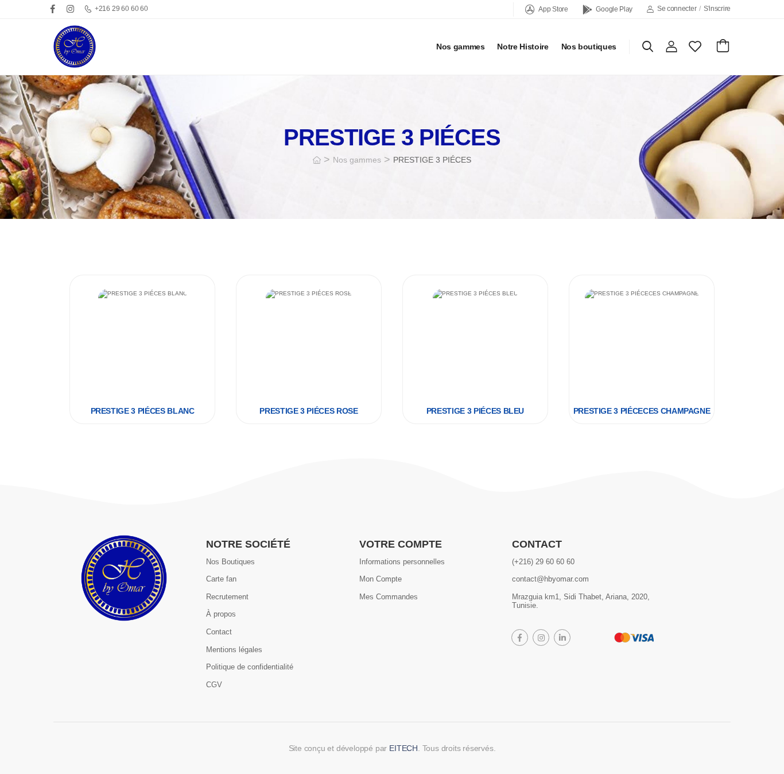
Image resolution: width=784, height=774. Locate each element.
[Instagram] (70, 9)
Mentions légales (234, 649)
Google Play (614, 9)
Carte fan (221, 579)
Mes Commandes (388, 596)
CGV (214, 684)
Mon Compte (380, 579)
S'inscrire (717, 9)
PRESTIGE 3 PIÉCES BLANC (143, 410)
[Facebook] (53, 9)
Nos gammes (460, 46)
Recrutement (227, 596)
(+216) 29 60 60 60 (543, 561)
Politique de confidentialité (249, 667)
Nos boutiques (588, 46)
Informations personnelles (402, 561)
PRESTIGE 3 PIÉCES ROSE (308, 410)
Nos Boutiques (230, 561)
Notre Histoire (522, 46)
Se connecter (676, 9)
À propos (221, 614)
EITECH (403, 748)
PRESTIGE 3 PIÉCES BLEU (475, 410)
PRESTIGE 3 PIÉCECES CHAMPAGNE (642, 410)
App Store (553, 9)
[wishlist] (695, 46)
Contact (219, 631)
